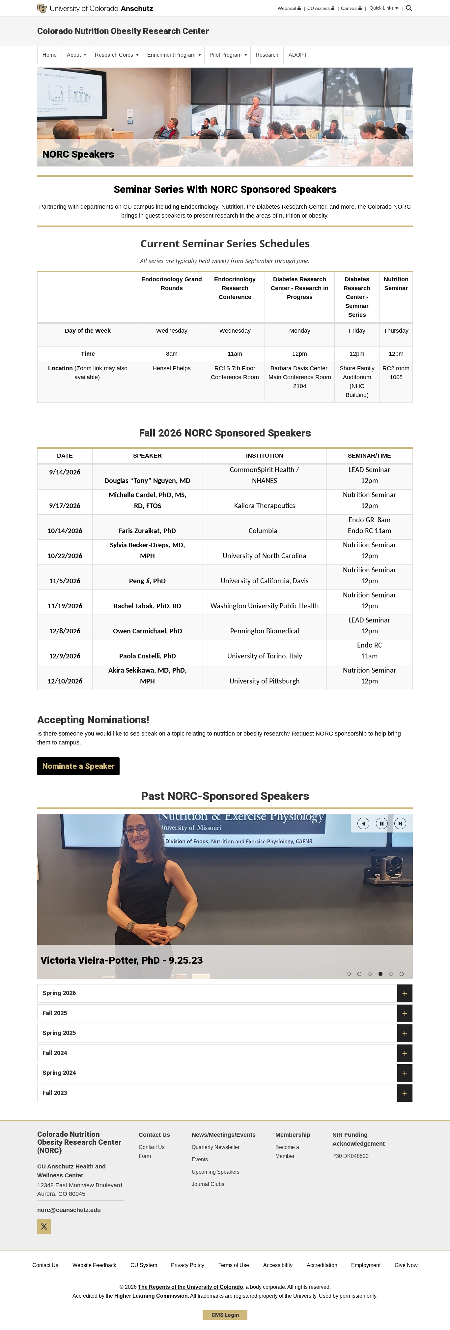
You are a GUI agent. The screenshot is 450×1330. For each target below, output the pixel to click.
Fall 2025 (54, 1013)
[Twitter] (46, 1236)
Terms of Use (233, 1265)
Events (200, 1159)
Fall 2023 (54, 1092)
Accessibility (278, 1265)
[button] (363, 823)
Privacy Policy (187, 1265)
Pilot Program (226, 55)
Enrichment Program (172, 55)
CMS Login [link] (225, 1315)
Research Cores (114, 55)
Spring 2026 (59, 992)
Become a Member (287, 1151)
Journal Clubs (208, 1184)
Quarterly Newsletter (215, 1147)
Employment (365, 1265)
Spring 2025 (59, 1032)
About (74, 55)
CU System (143, 1265)
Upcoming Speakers (215, 1172)
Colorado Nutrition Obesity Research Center (123, 31)
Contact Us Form (152, 1151)
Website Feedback (94, 1265)
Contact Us (45, 1265)
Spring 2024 (59, 1072)
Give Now (406, 1265)
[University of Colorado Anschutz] (95, 8)
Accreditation (322, 1265)
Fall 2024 (54, 1052)
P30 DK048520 (350, 1156)
